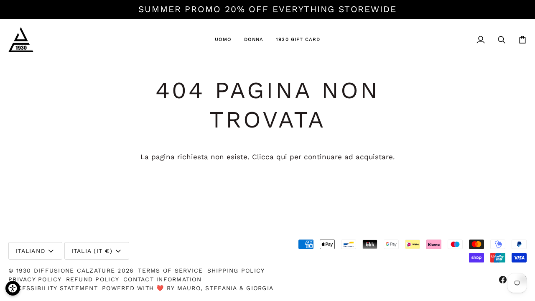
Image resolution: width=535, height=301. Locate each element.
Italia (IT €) (91, 250)
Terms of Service (170, 270)
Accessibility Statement (53, 288)
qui (281, 157)
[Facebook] (503, 279)
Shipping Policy (236, 270)
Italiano (30, 250)
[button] (223, 40)
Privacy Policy (35, 279)
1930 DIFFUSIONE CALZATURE (67, 270)
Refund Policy (92, 279)
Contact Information (162, 279)
